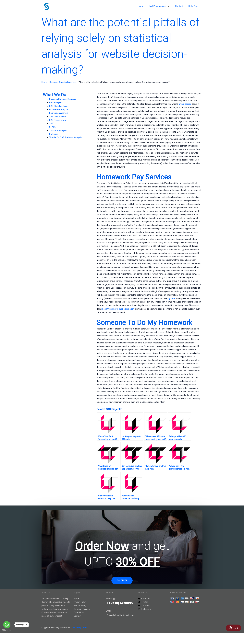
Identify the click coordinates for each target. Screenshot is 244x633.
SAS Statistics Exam (58, 106)
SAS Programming (157, 6)
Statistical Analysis (58, 130)
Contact (179, 6)
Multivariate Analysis (58, 109)
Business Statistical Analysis (63, 82)
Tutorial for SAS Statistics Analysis (65, 137)
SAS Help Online (80, 627)
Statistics (53, 134)
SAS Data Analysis (57, 116)
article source (185, 104)
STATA (52, 127)
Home (140, 6)
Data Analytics (56, 102)
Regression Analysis (58, 113)
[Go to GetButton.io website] (6, 630)
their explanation (126, 309)
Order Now (193, 6)
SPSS (51, 123)
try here (171, 298)
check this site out (109, 309)
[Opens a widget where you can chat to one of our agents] (233, 628)
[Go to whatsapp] (6, 624)
